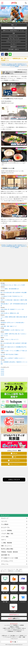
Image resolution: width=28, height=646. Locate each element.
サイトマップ (14, 638)
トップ (2, 569)
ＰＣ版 (14, 642)
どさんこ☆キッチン (13, 36)
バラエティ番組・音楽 (7, 533)
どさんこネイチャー (15, 464)
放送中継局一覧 (5, 555)
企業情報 (22, 625)
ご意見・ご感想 (21, 637)
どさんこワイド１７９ (11, 569)
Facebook (2, 54)
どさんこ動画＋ (13, 611)
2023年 (2, 375)
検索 (26, 3)
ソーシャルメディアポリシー (10, 637)
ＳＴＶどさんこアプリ (7, 561)
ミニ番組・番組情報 (6, 542)
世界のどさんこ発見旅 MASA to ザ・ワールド (13, 30)
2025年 (2, 371)
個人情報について (14, 635)
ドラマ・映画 (4, 536)
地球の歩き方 (13, 46)
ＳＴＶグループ (8, 629)
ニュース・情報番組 (6, 530)
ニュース (23, 583)
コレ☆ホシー (13, 44)
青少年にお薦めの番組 (7, 548)
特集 (13, 28)
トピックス (4, 521)
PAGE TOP (25, 636)
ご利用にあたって (5, 635)
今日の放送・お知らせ (13, 49)
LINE (10, 54)
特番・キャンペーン (6, 545)
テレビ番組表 (4, 524)
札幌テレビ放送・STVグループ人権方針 (12, 628)
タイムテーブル (5, 527)
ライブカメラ (14, 601)
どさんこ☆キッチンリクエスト (13, 41)
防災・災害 (5, 592)
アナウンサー (14, 592)
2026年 (2, 369)
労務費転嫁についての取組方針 (14, 631)
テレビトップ (4, 518)
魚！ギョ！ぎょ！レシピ (13, 38)
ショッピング (23, 601)
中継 (13, 33)
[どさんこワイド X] (14, 481)
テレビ (5, 569)
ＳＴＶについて (13, 623)
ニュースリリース (8, 625)
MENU (2, 3)
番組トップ (14, 24)
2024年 (2, 373)
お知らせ (24, 628)
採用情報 (15, 625)
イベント (23, 592)
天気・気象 (5, 601)
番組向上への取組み (14, 626)
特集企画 (15, 453)
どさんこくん (4, 564)
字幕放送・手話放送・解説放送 (9, 552)
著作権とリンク (23, 635)
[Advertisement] (14, 264)
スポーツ (3, 539)
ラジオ (14, 583)
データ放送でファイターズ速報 (9, 558)
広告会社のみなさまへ (18, 629)
